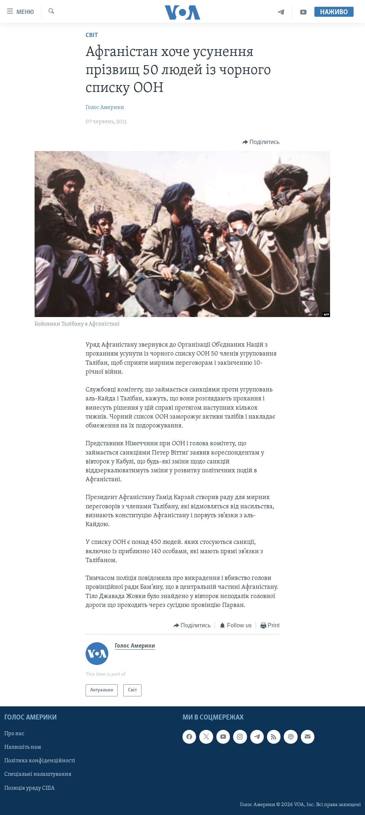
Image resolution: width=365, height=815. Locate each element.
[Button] (261, 142)
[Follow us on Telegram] (257, 737)
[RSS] (274, 737)
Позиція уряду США (29, 788)
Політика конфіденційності (39, 761)
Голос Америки (105, 107)
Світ (92, 35)
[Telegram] (281, 12)
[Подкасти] (290, 737)
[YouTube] (303, 12)
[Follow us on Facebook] (189, 737)
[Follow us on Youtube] (223, 737)
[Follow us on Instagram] (240, 737)
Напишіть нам (22, 748)
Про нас (14, 734)
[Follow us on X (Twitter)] (206, 737)
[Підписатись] (307, 737)
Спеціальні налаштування (37, 775)
